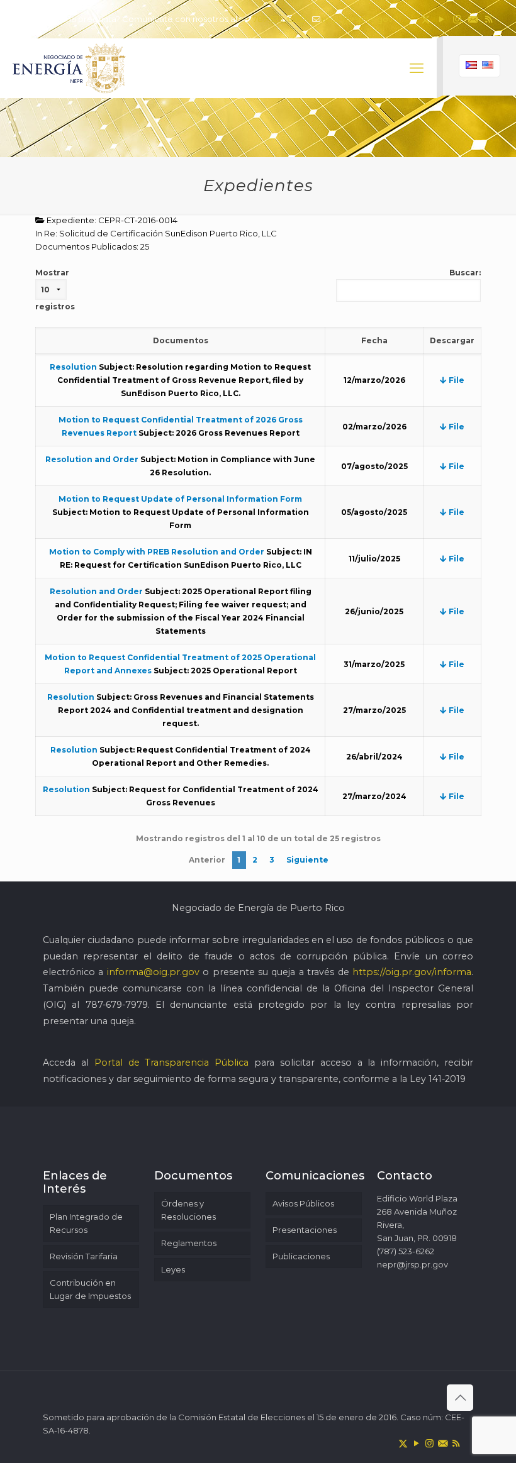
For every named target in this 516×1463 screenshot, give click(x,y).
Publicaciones (301, 1256)
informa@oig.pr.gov (153, 972)
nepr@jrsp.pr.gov (357, 19)
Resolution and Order (91, 459)
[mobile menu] (416, 68)
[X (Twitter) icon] (425, 19)
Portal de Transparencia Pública (171, 1062)
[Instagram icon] (457, 19)
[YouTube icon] (441, 19)
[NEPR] (70, 68)
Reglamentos (188, 1243)
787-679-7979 (117, 1004)
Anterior (207, 859)
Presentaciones (304, 1230)
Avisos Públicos (303, 1203)
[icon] (473, 19)
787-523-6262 (279, 19)
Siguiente (307, 859)
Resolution (73, 367)
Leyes (173, 1269)
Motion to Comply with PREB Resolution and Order (156, 551)
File (455, 380)
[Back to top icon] (460, 1397)
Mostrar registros (55, 289)
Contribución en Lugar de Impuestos (90, 1289)
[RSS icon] (488, 19)
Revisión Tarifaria (84, 1256)
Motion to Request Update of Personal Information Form (180, 499)
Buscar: (465, 272)
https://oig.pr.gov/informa (411, 972)
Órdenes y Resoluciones (188, 1210)
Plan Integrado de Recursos (86, 1223)
